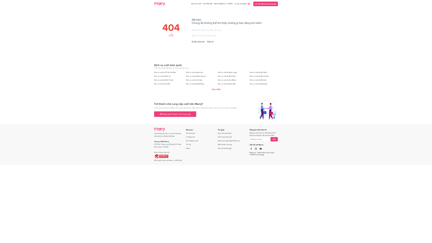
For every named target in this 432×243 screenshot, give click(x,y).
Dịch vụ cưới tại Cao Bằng (227, 80)
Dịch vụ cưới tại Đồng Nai (258, 84)
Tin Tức (188, 144)
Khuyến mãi (207, 4)
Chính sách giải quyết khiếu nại (229, 141)
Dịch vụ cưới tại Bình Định (227, 76)
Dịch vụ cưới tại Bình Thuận (163, 80)
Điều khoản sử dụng (225, 144)
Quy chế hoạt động (224, 133)
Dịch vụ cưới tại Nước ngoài (227, 72)
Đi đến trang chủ (198, 41)
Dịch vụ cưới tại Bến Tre (162, 76)
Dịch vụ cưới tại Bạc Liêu (194, 72)
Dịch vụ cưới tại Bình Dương (195, 76)
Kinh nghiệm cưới (192, 141)
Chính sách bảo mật (225, 137)
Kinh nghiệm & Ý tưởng (223, 4)
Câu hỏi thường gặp (225, 148)
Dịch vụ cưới (196, 4)
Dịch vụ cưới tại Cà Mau (194, 80)
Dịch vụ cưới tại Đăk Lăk (258, 80)
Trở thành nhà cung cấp (267, 4)
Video (188, 148)
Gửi (274, 139)
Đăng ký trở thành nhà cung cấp (176, 114)
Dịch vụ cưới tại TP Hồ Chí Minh (165, 72)
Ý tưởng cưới (190, 137)
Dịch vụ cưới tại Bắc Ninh (258, 72)
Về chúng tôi (190, 133)
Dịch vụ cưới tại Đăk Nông (195, 84)
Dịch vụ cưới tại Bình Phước (259, 76)
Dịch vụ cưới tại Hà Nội (162, 84)
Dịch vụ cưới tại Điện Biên (227, 84)
